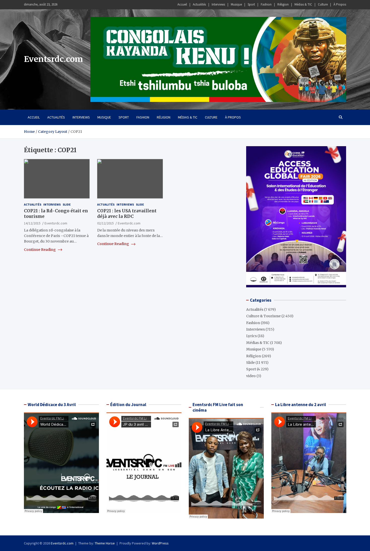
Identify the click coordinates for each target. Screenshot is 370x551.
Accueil (182, 4)
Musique (236, 4)
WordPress (160, 543)
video (251, 376)
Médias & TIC (303, 4)
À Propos (340, 4)
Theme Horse (105, 543)
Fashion (266, 4)
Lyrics (251, 336)
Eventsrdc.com (53, 59)
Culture (323, 4)
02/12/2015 (105, 223)
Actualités (199, 4)
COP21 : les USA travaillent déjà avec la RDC (127, 213)
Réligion (283, 4)
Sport (251, 4)
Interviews (218, 4)
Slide (67, 204)
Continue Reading (40, 249)
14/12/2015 (32, 223)
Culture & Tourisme (263, 316)
